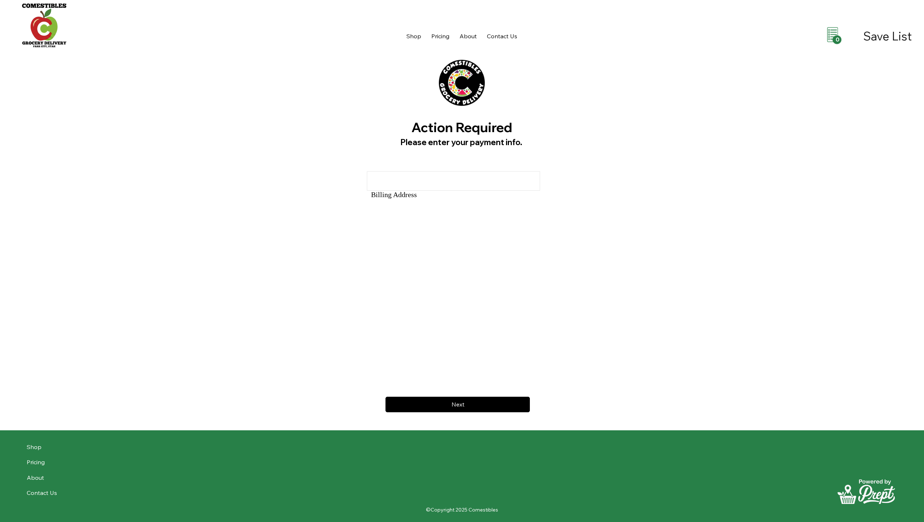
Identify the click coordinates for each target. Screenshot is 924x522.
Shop (34, 447)
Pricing (36, 462)
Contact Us (42, 492)
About (35, 477)
